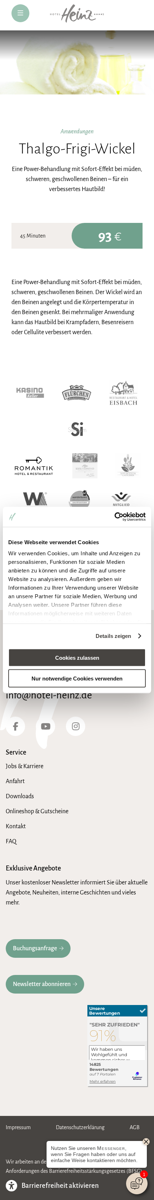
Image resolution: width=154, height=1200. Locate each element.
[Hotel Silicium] (77, 429)
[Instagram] (75, 726)
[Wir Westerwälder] (35, 502)
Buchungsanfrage (35, 948)
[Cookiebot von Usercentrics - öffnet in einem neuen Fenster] (114, 517)
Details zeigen (113, 636)
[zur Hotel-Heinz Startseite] (77, 15)
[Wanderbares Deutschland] (79, 502)
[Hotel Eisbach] (123, 392)
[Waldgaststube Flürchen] (76, 392)
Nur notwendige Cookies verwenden (77, 678)
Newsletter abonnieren (42, 984)
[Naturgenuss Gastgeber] (128, 465)
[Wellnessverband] (121, 502)
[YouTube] (45, 726)
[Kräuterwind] (84, 465)
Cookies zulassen (77, 657)
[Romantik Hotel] (33, 465)
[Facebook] (15, 726)
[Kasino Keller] (30, 392)
